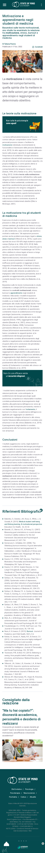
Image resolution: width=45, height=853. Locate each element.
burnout (12, 239)
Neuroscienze (29, 793)
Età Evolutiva (17, 789)
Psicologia (29, 789)
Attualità (33, 797)
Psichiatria (13, 797)
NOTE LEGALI (11, 828)
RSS (30, 831)
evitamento (30, 409)
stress (39, 236)
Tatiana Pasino (10, 44)
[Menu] (4, 5)
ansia (4, 239)
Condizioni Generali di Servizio (27, 828)
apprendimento (16, 293)
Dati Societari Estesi (21, 831)
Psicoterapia (15, 793)
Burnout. (30, 631)
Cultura (23, 797)
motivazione (7, 145)
